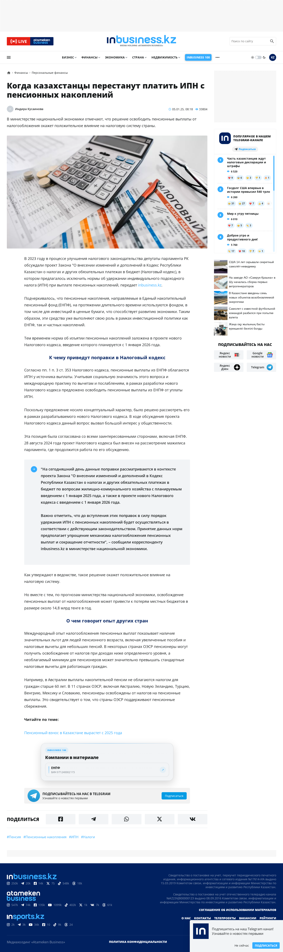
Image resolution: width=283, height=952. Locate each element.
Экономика (115, 57)
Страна (138, 57)
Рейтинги (268, 918)
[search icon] (272, 41)
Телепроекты (225, 918)
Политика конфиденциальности (138, 942)
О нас (186, 918)
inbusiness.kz (149, 285)
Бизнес (68, 57)
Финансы (89, 57)
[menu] (8, 57)
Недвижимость (164, 57)
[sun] (252, 57)
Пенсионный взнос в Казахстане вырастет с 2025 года (73, 732)
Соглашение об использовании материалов (237, 910)
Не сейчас (242, 945)
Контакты (202, 918)
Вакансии (247, 918)
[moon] (264, 57)
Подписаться (266, 945)
